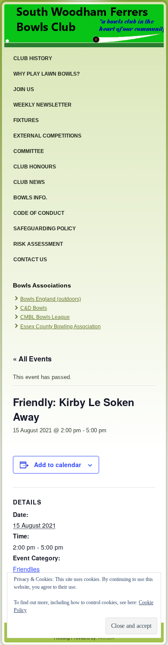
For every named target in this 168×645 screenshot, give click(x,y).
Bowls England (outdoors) (50, 299)
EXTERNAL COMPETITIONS (47, 136)
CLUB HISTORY (32, 58)
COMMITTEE (28, 151)
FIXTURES (26, 120)
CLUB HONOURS (34, 167)
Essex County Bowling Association (60, 327)
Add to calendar (57, 464)
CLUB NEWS (29, 182)
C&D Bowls (33, 308)
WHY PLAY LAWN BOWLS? (46, 74)
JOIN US (23, 89)
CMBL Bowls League (45, 317)
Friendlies (26, 569)
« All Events (32, 359)
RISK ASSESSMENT (38, 244)
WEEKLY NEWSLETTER (42, 105)
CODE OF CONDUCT (38, 213)
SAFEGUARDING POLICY (44, 229)
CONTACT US (30, 260)
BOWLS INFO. (30, 198)
